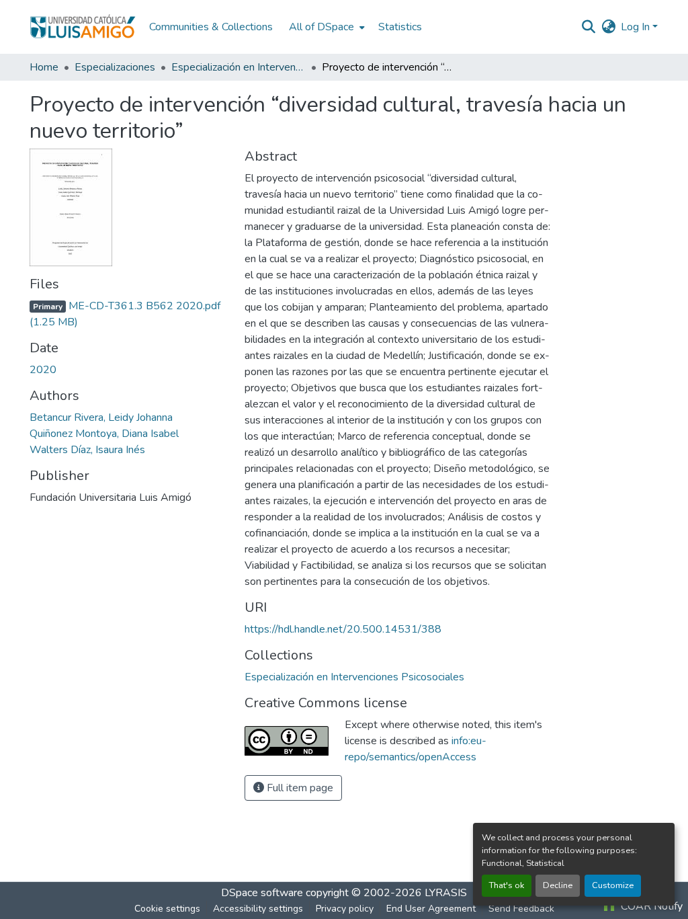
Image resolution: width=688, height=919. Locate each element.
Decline (557, 885)
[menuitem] (325, 27)
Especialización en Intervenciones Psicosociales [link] (238, 67)
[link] (129, 314)
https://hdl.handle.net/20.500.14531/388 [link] (343, 629)
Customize (613, 885)
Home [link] (44, 67)
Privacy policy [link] (345, 908)
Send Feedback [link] (521, 908)
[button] (83, 26)
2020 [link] (43, 369)
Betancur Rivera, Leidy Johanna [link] (101, 417)
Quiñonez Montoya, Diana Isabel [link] (104, 433)
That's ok (506, 885)
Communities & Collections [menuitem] (211, 26)
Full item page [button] (298, 788)
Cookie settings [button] (167, 908)
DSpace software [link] (262, 892)
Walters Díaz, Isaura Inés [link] (87, 449)
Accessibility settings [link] (258, 908)
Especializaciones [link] (115, 67)
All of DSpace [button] (321, 26)
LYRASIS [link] (446, 892)
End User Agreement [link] (431, 908)
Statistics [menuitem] (400, 26)
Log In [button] (636, 26)
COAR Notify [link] (650, 906)
